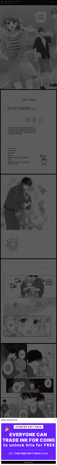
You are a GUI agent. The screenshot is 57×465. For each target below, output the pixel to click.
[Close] (54, 420)
